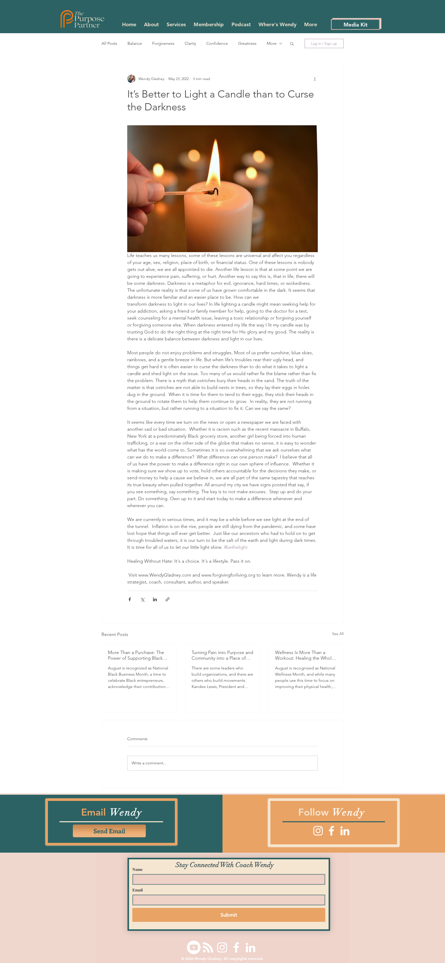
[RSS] (208, 947)
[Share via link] (167, 599)
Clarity (190, 43)
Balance (134, 43)
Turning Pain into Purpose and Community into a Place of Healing (222, 655)
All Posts (109, 43)
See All (338, 633)
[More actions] (315, 79)
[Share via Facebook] (129, 599)
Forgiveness (163, 43)
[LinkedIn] (344, 830)
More (272, 43)
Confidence (217, 43)
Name (137, 869)
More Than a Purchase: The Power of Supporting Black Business (136, 655)
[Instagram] (318, 830)
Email (137, 890)
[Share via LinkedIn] (154, 599)
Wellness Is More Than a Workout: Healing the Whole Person (304, 655)
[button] (291, 43)
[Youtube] (194, 947)
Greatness (247, 43)
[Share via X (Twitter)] (142, 599)
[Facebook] (331, 830)
